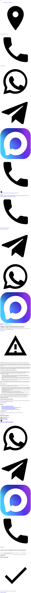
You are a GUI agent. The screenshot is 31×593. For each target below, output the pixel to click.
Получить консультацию (3, 402)
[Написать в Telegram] (15, 127)
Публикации (10, 196)
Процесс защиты (2, 196)
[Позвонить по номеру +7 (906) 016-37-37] (15, 189)
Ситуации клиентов (19, 195)
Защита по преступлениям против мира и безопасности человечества (11, 409)
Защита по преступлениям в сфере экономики (8, 406)
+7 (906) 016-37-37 (5, 418)
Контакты (14, 196)
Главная (1, 195)
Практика (24, 195)
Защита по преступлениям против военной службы (8, 408)
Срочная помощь (5, 195)
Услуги (15, 195)
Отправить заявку (2, 330)
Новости (6, 196)
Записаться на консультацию (4, 419)
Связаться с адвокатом (3, 592)
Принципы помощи (11, 195)
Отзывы (27, 195)
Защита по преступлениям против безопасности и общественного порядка (11, 407)
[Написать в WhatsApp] (15, 96)
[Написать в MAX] (15, 158)
